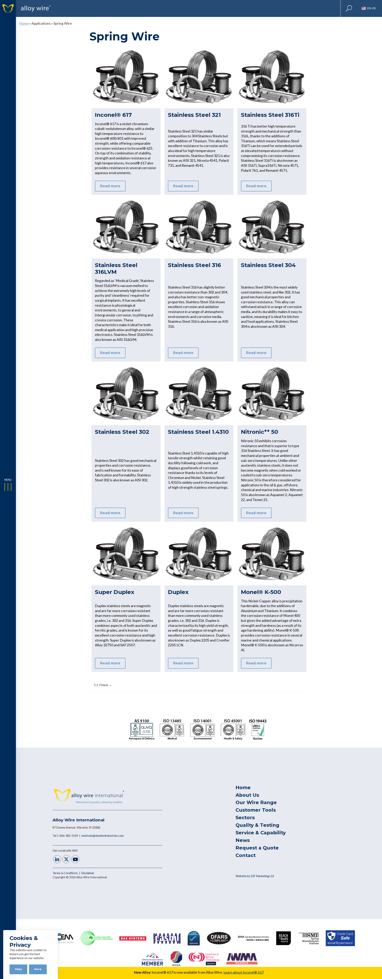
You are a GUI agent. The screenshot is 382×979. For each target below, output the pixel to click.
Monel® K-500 (261, 592)
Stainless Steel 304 (268, 265)
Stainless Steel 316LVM (116, 268)
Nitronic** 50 (259, 431)
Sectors (245, 817)
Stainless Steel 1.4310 (198, 431)
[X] (66, 859)
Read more (110, 186)
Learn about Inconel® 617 (243, 972)
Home (24, 23)
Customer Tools (256, 810)
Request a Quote (257, 848)
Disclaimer (87, 873)
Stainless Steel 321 (194, 114)
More (38, 969)
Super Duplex (114, 592)
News (243, 840)
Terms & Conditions (65, 873)
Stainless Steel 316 (194, 265)
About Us (247, 795)
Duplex (178, 592)
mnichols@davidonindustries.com (102, 835)
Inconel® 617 (113, 114)
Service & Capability (261, 833)
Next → (106, 685)
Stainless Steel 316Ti (270, 114)
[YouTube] (75, 859)
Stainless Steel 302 (122, 431)
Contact (246, 855)
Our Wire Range (256, 802)
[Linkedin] (57, 859)
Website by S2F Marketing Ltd (255, 876)
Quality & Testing (257, 825)
